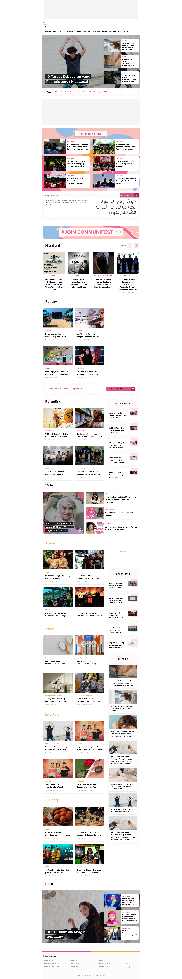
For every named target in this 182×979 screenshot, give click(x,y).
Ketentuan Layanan (51, 964)
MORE (126, 31)
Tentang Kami (104, 964)
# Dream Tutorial (61, 92)
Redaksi (102, 961)
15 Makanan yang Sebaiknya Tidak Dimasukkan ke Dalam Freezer (128, 46)
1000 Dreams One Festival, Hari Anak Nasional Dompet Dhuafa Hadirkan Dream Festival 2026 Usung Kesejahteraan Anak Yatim (117, 585)
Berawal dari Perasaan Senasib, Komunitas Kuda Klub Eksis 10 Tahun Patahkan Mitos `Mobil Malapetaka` (76, 181)
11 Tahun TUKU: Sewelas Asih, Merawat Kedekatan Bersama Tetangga (89, 835)
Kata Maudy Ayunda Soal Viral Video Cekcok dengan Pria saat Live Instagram (120, 499)
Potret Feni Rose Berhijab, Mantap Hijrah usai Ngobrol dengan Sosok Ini (129, 902)
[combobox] (129, 195)
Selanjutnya (132, 219)
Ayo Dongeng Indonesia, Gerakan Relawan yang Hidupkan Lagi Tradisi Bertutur (76, 164)
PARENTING (96, 31)
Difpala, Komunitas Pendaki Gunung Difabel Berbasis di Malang (126, 181)
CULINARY (78, 31)
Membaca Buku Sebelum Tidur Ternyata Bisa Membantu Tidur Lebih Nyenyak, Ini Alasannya (128, 64)
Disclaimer (75, 964)
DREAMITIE (112, 31)
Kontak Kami (104, 967)
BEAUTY (55, 31)
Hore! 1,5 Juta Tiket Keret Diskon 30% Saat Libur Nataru (117, 415)
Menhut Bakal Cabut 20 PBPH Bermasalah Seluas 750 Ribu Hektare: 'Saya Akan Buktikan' (89, 701)
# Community (73, 92)
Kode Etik (75, 967)
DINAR (120, 31)
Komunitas (120, 141)
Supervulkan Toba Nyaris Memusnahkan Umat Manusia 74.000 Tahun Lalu (129, 79)
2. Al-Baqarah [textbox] (126, 195)
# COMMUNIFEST (85, 92)
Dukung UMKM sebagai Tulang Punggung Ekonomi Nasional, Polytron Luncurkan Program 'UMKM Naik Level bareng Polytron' (116, 615)
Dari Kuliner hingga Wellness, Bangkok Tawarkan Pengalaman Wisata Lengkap (57, 578)
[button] (136, 245)
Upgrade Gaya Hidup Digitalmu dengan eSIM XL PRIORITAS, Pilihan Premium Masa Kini (54, 284)
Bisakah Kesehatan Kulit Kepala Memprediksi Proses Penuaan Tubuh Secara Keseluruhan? (122, 733)
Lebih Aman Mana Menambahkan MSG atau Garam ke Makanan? (55, 663)
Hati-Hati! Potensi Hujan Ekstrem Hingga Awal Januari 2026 (117, 430)
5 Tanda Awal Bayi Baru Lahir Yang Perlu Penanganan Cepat (117, 445)
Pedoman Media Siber (51, 967)
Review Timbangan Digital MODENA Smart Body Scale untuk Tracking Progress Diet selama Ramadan (116, 600)
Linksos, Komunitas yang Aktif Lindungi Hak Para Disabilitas (125, 164)
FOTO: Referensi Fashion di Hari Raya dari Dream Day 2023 (129, 933)
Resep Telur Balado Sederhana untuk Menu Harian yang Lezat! (57, 835)
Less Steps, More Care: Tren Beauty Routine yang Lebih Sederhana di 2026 (56, 374)
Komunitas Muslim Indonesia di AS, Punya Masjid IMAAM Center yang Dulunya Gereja (77, 146)
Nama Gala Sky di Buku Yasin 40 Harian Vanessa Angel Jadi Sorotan (59, 527)
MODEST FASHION (66, 31)
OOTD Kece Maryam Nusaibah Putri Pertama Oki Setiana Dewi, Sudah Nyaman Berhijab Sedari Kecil (129, 919)
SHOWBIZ (86, 31)
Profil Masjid (48, 961)
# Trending (96, 92)
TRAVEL (104, 31)
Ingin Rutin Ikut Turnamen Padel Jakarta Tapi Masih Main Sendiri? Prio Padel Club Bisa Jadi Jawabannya (116, 630)
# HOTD (104, 92)
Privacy (74, 961)
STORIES (48, 31)
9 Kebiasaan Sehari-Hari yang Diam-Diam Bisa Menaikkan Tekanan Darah (122, 786)
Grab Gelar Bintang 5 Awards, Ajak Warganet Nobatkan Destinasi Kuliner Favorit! (89, 872)
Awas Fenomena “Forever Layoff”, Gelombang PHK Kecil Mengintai (117, 460)
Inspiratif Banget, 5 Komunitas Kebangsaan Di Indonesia (117, 475)
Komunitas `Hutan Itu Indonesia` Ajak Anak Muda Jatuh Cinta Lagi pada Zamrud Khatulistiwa (126, 146)
